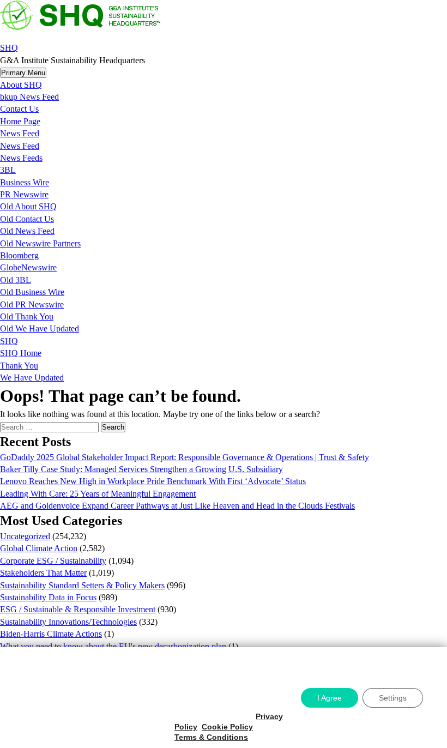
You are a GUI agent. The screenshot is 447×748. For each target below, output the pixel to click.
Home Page (20, 121)
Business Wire (24, 182)
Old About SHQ (28, 206)
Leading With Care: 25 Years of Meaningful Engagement (98, 493)
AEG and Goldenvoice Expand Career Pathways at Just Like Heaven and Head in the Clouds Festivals (177, 505)
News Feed (19, 133)
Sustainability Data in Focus (48, 597)
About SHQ (21, 84)
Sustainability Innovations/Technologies (68, 621)
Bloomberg (19, 255)
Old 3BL (15, 280)
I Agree (329, 697)
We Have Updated (32, 377)
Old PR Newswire (32, 304)
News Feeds (21, 157)
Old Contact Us (27, 219)
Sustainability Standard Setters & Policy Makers (82, 585)
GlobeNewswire (28, 267)
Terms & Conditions (211, 737)
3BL (8, 169)
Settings (393, 697)
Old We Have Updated (39, 328)
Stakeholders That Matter (43, 572)
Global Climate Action (38, 548)
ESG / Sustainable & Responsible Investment (77, 609)
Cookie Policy (227, 726)
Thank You (19, 365)
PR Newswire (24, 194)
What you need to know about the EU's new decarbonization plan (113, 646)
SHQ (9, 47)
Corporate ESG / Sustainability (53, 560)
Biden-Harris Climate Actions (51, 633)
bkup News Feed (29, 96)
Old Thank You (26, 316)
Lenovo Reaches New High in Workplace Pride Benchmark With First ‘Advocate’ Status (153, 481)
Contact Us (19, 108)
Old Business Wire (32, 292)
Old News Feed (27, 231)
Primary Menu (23, 73)
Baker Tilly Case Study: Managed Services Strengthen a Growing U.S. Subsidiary (141, 469)
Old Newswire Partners (40, 243)
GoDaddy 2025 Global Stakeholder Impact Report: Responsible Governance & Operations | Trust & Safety (184, 457)
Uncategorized (25, 536)
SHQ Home (20, 353)
